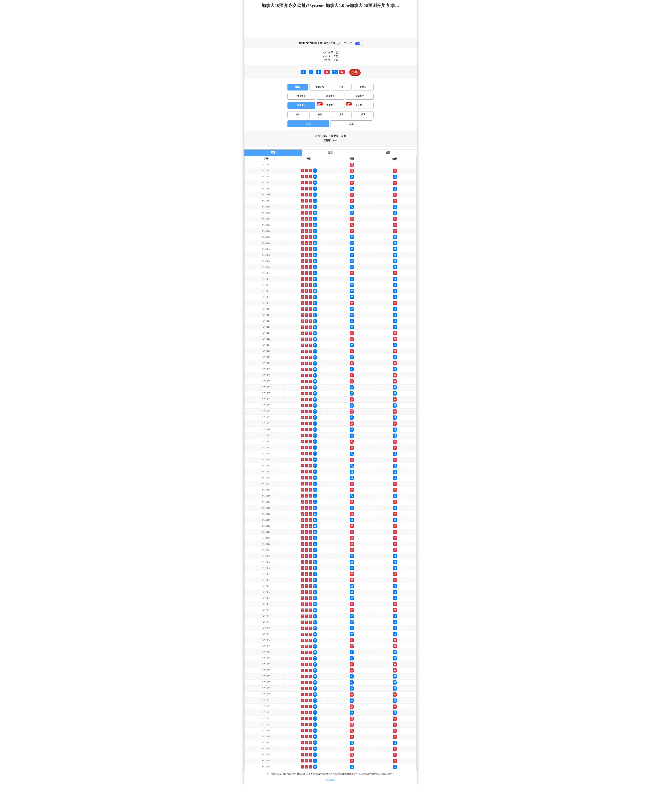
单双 (363, 114)
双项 (308, 123)
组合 (298, 114)
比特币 (363, 87)
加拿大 (298, 87)
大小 (341, 114)
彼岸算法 (301, 105)
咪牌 (354, 72)
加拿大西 (320, 87)
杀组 (320, 114)
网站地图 (330, 779)
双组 (351, 123)
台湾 (341, 87)
